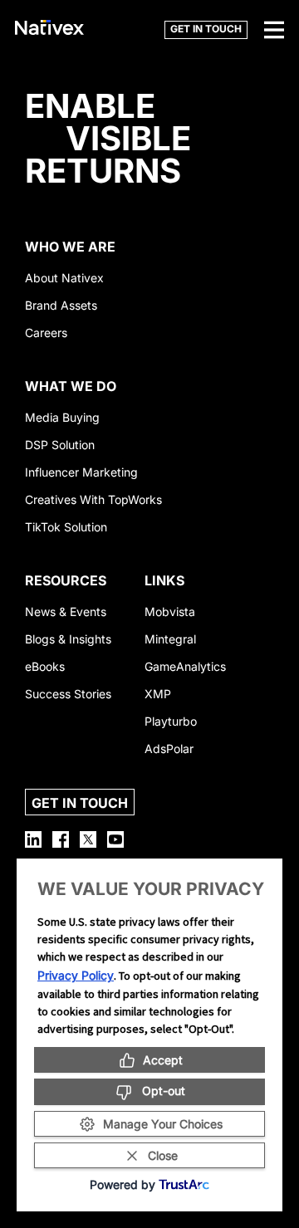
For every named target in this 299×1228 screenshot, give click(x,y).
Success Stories (68, 694)
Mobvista (170, 611)
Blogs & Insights (68, 639)
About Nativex (64, 278)
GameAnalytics (185, 666)
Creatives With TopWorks (93, 499)
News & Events (65, 611)
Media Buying (62, 417)
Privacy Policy (75, 975)
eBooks (45, 666)
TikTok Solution (66, 527)
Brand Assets (61, 305)
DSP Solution (60, 445)
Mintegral (170, 639)
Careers (46, 332)
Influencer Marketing (81, 472)
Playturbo (171, 721)
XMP (158, 694)
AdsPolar (169, 748)
